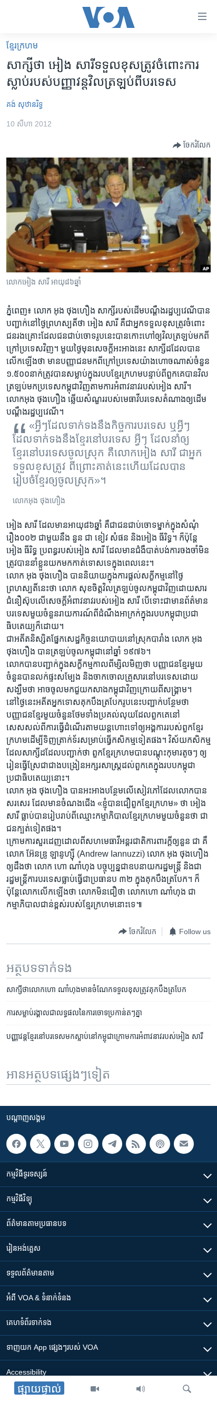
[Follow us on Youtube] (64, 1144)
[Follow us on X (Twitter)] (40, 1144)
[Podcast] (160, 1144)
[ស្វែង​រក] (187, 1389)
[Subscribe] (184, 1144)
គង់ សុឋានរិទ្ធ (24, 104)
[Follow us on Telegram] (112, 1144)
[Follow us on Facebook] (16, 1144)
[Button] (192, 145)
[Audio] (140, 1389)
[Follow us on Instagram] (88, 1144)
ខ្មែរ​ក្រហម (22, 45)
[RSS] (136, 1144)
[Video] (95, 1389)
